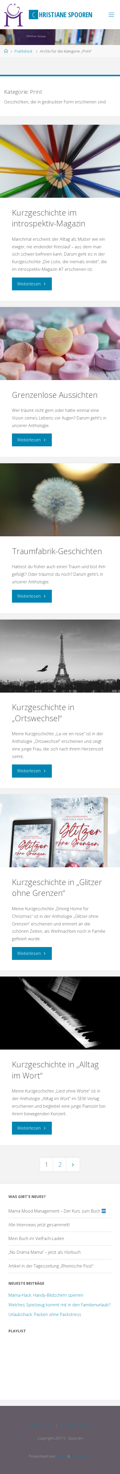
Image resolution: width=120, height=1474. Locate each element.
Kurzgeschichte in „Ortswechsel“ (43, 713)
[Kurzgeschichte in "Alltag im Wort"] (60, 1013)
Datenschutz (76, 1425)
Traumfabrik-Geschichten (57, 551)
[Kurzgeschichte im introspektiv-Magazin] (60, 161)
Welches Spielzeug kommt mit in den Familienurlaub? (59, 1304)
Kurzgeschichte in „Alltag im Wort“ (55, 1070)
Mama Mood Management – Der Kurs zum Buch (54, 1211)
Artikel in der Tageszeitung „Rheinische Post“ (50, 1266)
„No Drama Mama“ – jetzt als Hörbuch (44, 1252)
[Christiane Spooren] (13, 14)
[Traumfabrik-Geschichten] (60, 499)
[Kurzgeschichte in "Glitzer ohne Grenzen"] (60, 830)
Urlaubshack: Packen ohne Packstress (44, 1314)
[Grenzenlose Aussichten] (60, 343)
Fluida (60, 1456)
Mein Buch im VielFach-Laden (36, 1238)
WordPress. (81, 1456)
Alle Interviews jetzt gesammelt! (39, 1224)
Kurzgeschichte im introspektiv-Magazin (48, 218)
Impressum (40, 1425)
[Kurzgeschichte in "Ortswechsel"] (60, 656)
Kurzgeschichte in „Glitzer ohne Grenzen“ (57, 888)
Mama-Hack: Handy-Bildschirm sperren (45, 1295)
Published (23, 51)
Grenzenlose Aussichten (55, 394)
